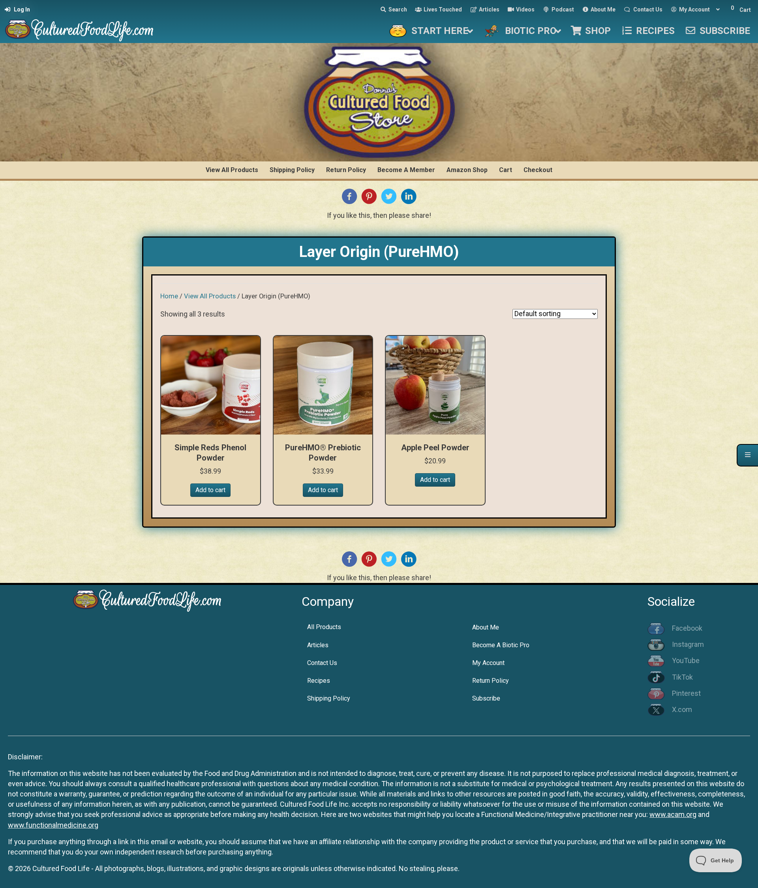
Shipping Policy (292, 170)
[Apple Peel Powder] (435, 384)
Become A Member (406, 170)
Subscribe (486, 698)
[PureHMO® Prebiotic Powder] (323, 384)
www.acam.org (672, 814)
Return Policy (346, 170)
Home (169, 296)
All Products (324, 627)
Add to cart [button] (210, 490)
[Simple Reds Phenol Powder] (210, 384)
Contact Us (322, 663)
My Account (488, 663)
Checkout (537, 170)
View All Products (232, 170)
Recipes (318, 680)
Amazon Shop (467, 170)
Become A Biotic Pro (500, 645)
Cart (505, 170)
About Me (485, 627)
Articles (317, 645)
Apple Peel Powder (435, 447)
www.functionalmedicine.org (53, 825)
